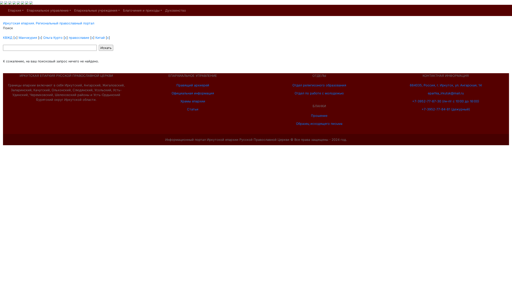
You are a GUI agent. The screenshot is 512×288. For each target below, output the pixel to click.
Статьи (192, 109)
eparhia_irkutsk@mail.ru (446, 93)
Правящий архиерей (192, 85)
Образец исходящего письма (319, 124)
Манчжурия (28, 38)
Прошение (319, 116)
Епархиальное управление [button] (48, 10)
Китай (100, 38)
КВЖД (7, 38)
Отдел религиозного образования (319, 85)
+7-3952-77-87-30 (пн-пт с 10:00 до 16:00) (445, 101)
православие (79, 38)
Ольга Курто (53, 38)
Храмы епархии (192, 101)
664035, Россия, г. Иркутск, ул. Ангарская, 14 (446, 85)
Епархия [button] (14, 10)
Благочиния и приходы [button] (141, 10)
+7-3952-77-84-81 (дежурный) (446, 109)
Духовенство (175, 10)
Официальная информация (193, 93)
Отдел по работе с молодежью (319, 93)
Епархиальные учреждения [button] (95, 10)
